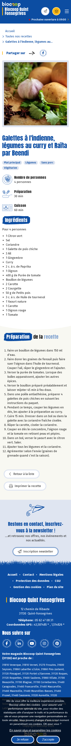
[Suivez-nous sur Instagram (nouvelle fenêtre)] (44, 643)
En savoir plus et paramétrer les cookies (35, 730)
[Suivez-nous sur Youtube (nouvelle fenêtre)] (31, 643)
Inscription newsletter (38, 551)
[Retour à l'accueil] (11, 4)
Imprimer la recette (28, 486)
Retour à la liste (23, 474)
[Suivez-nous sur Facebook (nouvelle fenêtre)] (6, 643)
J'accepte (48, 739)
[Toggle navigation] (67, 12)
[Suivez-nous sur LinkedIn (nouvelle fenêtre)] (19, 643)
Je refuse (23, 739)
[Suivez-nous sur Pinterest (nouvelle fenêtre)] (57, 643)
